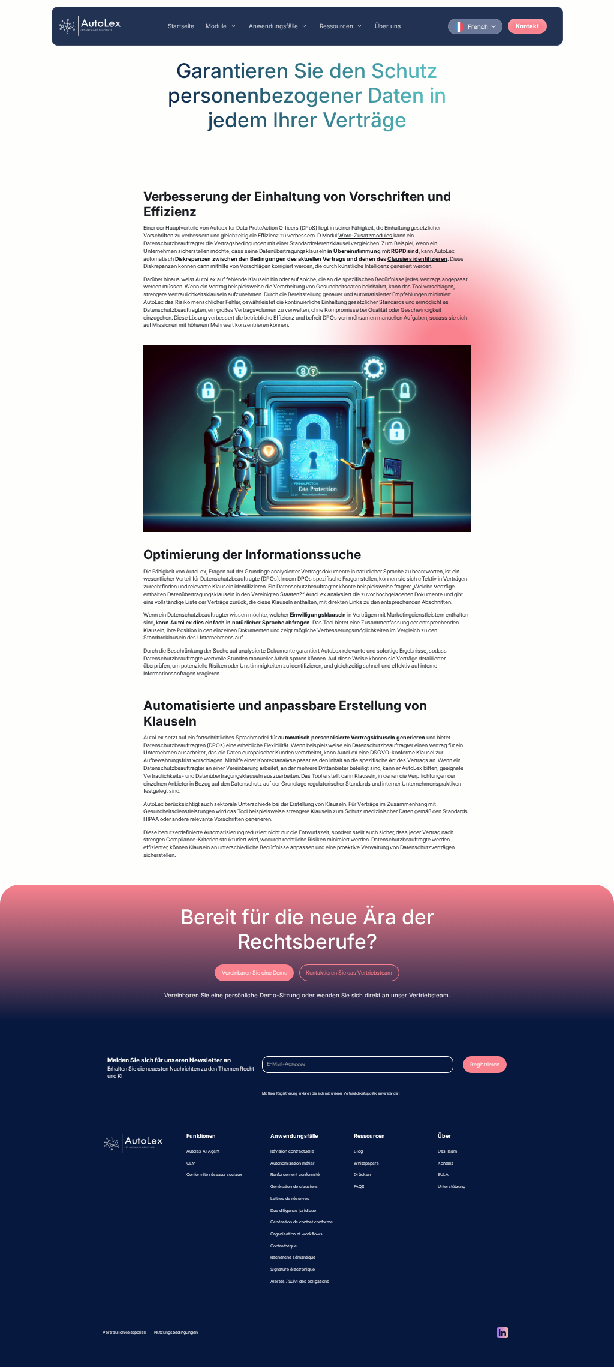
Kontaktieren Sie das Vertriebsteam (349, 973)
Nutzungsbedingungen (176, 1332)
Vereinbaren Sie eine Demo (254, 973)
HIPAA (151, 819)
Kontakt (527, 26)
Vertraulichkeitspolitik (124, 1332)
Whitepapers (366, 1163)
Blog (358, 1151)
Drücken (362, 1174)
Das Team (447, 1151)
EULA (443, 1174)
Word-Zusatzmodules (365, 236)
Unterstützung (451, 1186)
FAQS (359, 1186)
